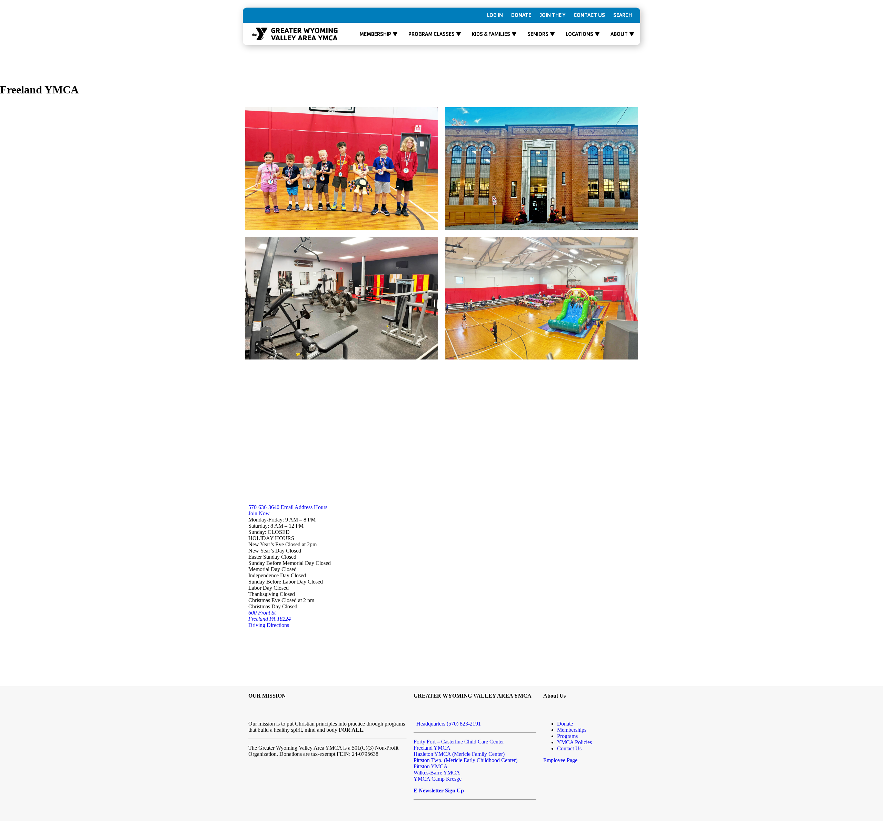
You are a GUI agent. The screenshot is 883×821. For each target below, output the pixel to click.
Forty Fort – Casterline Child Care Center (459, 741)
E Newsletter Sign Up (439, 790)
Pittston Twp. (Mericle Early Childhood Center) (465, 760)
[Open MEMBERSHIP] (395, 34)
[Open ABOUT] (631, 34)
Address (303, 507)
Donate (521, 15)
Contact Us (589, 15)
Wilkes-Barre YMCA (437, 773)
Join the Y (552, 15)
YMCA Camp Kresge (438, 779)
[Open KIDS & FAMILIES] (514, 34)
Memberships (571, 730)
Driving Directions (268, 625)
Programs (567, 736)
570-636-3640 (263, 507)
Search (622, 15)
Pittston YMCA (431, 766)
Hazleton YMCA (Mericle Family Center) (459, 754)
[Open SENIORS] (552, 34)
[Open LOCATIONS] (597, 34)
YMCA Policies (574, 742)
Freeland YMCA (432, 748)
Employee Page (560, 760)
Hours (319, 507)
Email (286, 507)
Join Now (259, 513)
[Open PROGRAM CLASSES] (458, 34)
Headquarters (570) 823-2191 (447, 724)
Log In (495, 15)
